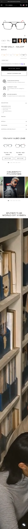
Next (26, 2)
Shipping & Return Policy (8, 129)
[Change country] (23, 5)
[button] (23, 524)
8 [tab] (19, 200)
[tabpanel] (14, 187)
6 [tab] (16, 200)
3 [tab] (11, 200)
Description (4, 102)
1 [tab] (8, 200)
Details (3, 121)
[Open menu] (2, 5)
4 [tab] (13, 200)
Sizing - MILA (5, 60)
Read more (3, 116)
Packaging (4, 125)
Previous (2, 2)
